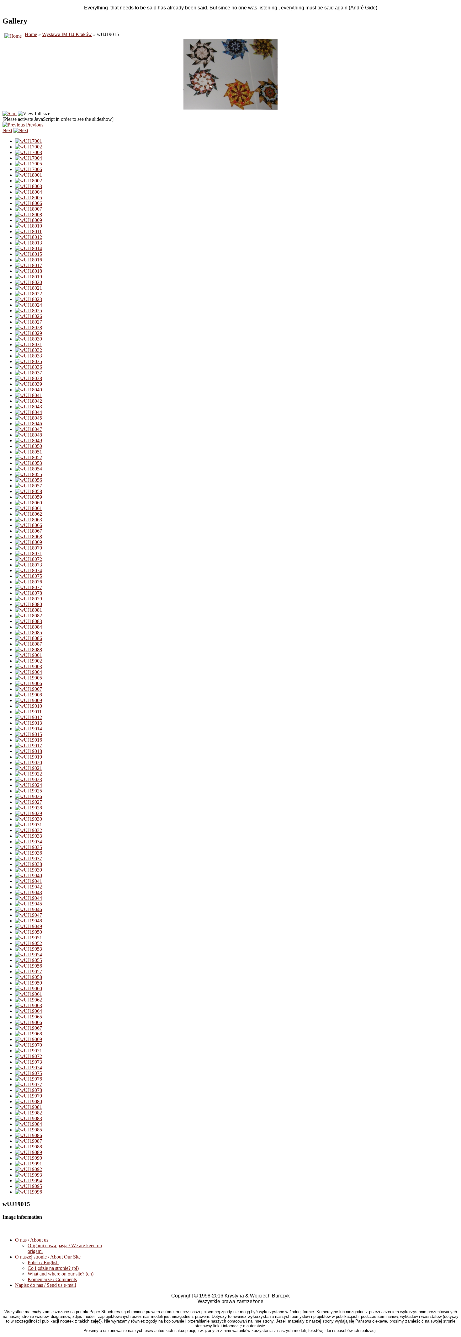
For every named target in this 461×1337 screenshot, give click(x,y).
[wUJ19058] (28, 977)
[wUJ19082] (28, 1112)
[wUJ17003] (28, 152)
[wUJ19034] (28, 841)
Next (7, 130)
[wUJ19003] (28, 666)
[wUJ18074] (28, 570)
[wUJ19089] (28, 1152)
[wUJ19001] (28, 655)
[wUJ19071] (28, 1050)
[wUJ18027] (28, 322)
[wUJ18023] (28, 299)
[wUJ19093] (28, 1175)
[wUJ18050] (28, 446)
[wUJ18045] (28, 418)
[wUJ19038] (28, 864)
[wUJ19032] (28, 830)
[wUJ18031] (28, 344)
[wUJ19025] (28, 790)
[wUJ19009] (28, 700)
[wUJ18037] (28, 372)
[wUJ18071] (28, 553)
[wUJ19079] (28, 1095)
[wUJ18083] (28, 621)
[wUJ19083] (28, 1118)
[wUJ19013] (28, 723)
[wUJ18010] (28, 225)
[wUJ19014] (28, 728)
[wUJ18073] (28, 564)
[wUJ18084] (28, 627)
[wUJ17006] (28, 169)
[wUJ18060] (28, 502)
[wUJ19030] (28, 819)
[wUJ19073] (28, 1062)
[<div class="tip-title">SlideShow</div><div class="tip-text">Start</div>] (10, 113)
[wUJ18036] (28, 367)
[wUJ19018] (28, 751)
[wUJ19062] (28, 999)
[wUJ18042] (28, 401)
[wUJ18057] (28, 485)
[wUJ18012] (28, 237)
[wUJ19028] (28, 807)
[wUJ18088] (28, 649)
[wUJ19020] (28, 762)
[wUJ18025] (28, 310)
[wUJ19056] (28, 966)
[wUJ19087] (28, 1141)
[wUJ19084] (28, 1124)
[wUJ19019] (28, 757)
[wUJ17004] (28, 158)
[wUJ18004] (28, 192)
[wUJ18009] (28, 220)
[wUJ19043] (28, 892)
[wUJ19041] (28, 881)
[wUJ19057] (28, 971)
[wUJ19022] (28, 773)
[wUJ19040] (28, 875)
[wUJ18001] (28, 175)
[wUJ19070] (28, 1045)
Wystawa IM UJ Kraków (67, 34)
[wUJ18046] (28, 423)
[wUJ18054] (28, 468)
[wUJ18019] (28, 276)
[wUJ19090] (28, 1158)
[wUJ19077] (28, 1084)
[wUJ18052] (28, 457)
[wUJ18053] (28, 463)
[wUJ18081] (28, 610)
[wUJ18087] (28, 644)
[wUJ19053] (28, 949)
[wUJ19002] (28, 660)
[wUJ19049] (28, 926)
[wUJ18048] (28, 435)
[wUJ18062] (28, 514)
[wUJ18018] (28, 271)
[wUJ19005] (28, 677)
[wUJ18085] (28, 632)
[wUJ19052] (28, 943)
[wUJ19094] (28, 1180)
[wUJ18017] (28, 265)
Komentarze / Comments (52, 1279)
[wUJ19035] (28, 847)
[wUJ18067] (28, 531)
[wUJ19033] (28, 836)
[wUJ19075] (28, 1073)
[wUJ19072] (28, 1056)
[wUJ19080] (28, 1101)
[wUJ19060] (28, 988)
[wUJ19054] (28, 954)
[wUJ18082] (28, 615)
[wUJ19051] (28, 937)
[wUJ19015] (28, 734)
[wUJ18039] (28, 384)
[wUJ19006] (28, 683)
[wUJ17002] (28, 146)
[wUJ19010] (28, 706)
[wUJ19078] (28, 1090)
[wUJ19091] (28, 1163)
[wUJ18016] (28, 259)
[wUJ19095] (28, 1186)
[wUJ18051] (28, 451)
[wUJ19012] (28, 717)
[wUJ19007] (28, 689)
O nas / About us (31, 1240)
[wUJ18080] (28, 604)
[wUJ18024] (28, 305)
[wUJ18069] (28, 542)
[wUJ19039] (28, 870)
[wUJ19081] (28, 1107)
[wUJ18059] (28, 497)
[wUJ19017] (28, 745)
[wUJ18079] (28, 598)
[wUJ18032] (28, 350)
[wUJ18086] (28, 638)
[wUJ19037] (28, 858)
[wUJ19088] (28, 1146)
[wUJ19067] (28, 1028)
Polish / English (43, 1262)
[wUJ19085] (28, 1129)
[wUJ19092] (28, 1169)
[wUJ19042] (28, 886)
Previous (34, 124)
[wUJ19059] (28, 982)
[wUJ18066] (28, 525)
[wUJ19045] (28, 903)
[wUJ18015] (28, 254)
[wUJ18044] (28, 412)
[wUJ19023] (28, 779)
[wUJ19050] (28, 932)
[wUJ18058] (28, 491)
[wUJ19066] (28, 1022)
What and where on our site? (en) (60, 1273)
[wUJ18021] (28, 288)
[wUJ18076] (28, 581)
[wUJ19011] (28, 711)
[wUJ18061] (28, 508)
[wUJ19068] (28, 1033)
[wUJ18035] (28, 361)
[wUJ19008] (28, 694)
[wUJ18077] (28, 587)
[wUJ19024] (28, 785)
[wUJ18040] (28, 389)
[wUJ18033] (28, 355)
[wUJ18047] (28, 429)
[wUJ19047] (28, 915)
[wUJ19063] (28, 1005)
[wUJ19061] (28, 994)
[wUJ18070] (28, 547)
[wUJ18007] (28, 209)
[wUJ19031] (28, 824)
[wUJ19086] (28, 1135)
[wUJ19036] (28, 853)
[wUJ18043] (28, 406)
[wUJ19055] (28, 960)
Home (31, 34)
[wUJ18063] (28, 519)
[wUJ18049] (28, 440)
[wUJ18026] (28, 316)
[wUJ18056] (28, 480)
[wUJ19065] (28, 1016)
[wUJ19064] (28, 1011)
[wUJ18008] (28, 214)
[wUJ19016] (28, 740)
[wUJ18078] (28, 593)
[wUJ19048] (28, 920)
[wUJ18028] (28, 327)
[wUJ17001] (28, 141)
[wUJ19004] (28, 672)
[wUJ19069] (28, 1039)
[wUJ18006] (28, 203)
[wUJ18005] (28, 197)
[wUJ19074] (28, 1067)
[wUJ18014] (28, 248)
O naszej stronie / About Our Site (48, 1256)
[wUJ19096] (28, 1192)
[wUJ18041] (28, 395)
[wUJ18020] (28, 282)
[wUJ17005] (28, 163)
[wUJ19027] (28, 802)
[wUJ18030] (28, 338)
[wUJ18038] (28, 378)
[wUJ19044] (28, 898)
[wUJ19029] (28, 813)
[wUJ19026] (28, 796)
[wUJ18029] (28, 333)
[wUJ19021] (28, 768)
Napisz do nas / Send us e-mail (45, 1285)
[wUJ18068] (28, 536)
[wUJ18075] (28, 576)
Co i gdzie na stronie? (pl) (53, 1268)
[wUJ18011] (28, 231)
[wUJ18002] (28, 180)
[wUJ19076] (28, 1079)
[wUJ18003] (28, 186)
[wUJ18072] (28, 559)
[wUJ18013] (28, 242)
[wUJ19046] (28, 909)
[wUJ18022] (28, 293)
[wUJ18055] (28, 474)
